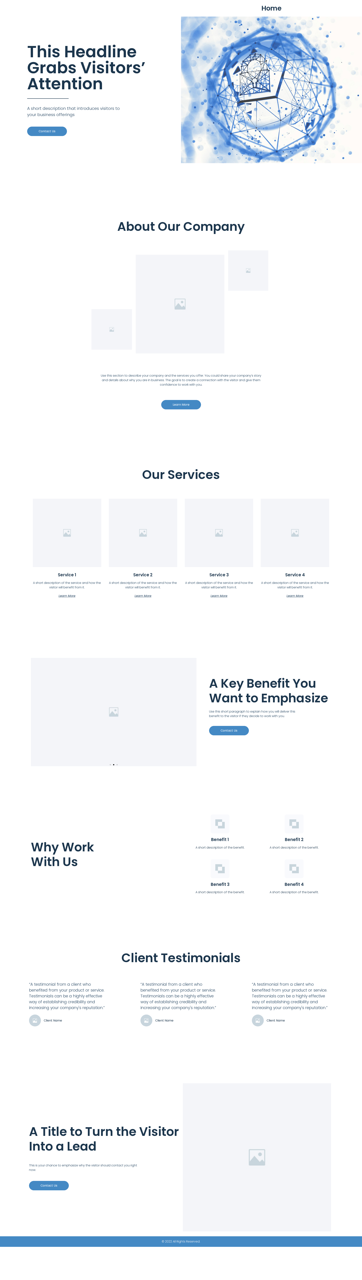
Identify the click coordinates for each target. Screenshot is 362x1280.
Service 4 (295, 575)
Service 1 (67, 575)
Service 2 (143, 575)
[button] (47, 131)
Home (271, 8)
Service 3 (219, 575)
